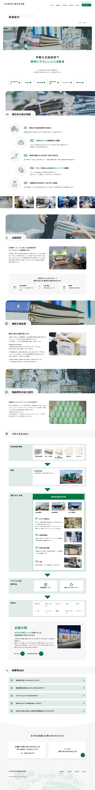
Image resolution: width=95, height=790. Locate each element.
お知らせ (77, 5)
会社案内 (71, 5)
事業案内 (58, 5)
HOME (52, 5)
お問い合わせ (86, 5)
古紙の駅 (65, 5)
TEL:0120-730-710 (86, 2)
